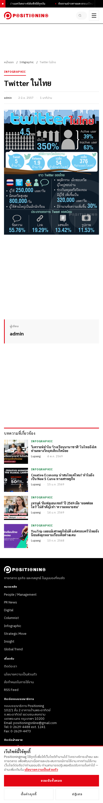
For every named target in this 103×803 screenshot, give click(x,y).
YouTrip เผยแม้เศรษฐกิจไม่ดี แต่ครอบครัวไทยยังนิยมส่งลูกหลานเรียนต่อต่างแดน (65, 533)
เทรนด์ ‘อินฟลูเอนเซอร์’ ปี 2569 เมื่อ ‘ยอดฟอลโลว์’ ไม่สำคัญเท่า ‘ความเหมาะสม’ (62, 505)
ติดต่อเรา (10, 666)
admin (8, 98)
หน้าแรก (9, 62)
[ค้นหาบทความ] (81, 16)
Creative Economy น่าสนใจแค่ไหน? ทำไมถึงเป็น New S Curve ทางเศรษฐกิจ (62, 477)
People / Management (20, 594)
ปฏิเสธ (77, 794)
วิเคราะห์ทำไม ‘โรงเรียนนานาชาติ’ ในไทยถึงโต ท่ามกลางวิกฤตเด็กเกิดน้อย (63, 449)
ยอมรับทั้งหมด (51, 780)
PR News (10, 602)
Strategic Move (15, 634)
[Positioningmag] (26, 15)
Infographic (27, 62)
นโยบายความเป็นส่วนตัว (20, 674)
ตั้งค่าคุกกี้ (29, 794)
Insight (9, 641)
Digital (8, 610)
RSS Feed (11, 690)
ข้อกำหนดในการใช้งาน (19, 682)
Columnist (11, 618)
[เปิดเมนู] (94, 16)
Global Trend (13, 649)
